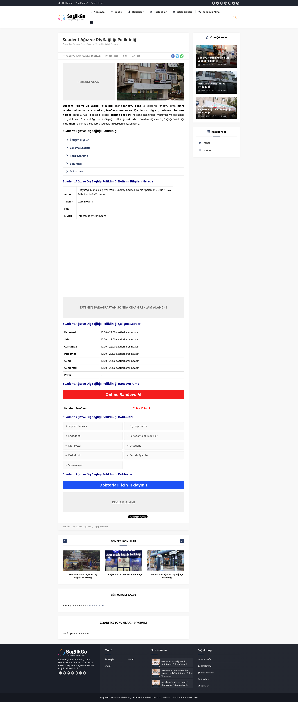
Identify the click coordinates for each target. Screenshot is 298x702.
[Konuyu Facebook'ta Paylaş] (173, 56)
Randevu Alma (79, 44)
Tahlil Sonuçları (91, 56)
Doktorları (76, 171)
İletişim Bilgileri (80, 140)
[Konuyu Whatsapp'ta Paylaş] (182, 56)
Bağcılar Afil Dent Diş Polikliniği (125, 574)
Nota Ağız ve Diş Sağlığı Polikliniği (212, 85)
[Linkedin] (225, 3)
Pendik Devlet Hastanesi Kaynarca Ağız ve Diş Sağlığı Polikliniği (214, 109)
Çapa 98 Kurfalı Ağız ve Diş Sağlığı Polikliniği (213, 59)
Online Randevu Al (123, 394)
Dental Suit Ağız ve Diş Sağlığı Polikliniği (167, 576)
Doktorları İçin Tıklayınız (123, 485)
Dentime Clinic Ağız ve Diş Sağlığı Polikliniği (83, 576)
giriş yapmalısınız (96, 605)
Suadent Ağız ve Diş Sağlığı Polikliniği (92, 526)
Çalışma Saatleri (80, 148)
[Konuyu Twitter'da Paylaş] (177, 56)
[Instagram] (221, 3)
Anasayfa (67, 44)
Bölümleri (76, 163)
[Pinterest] (233, 3)
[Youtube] (229, 3)
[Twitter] (217, 3)
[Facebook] (213, 3)
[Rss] (237, 3)
